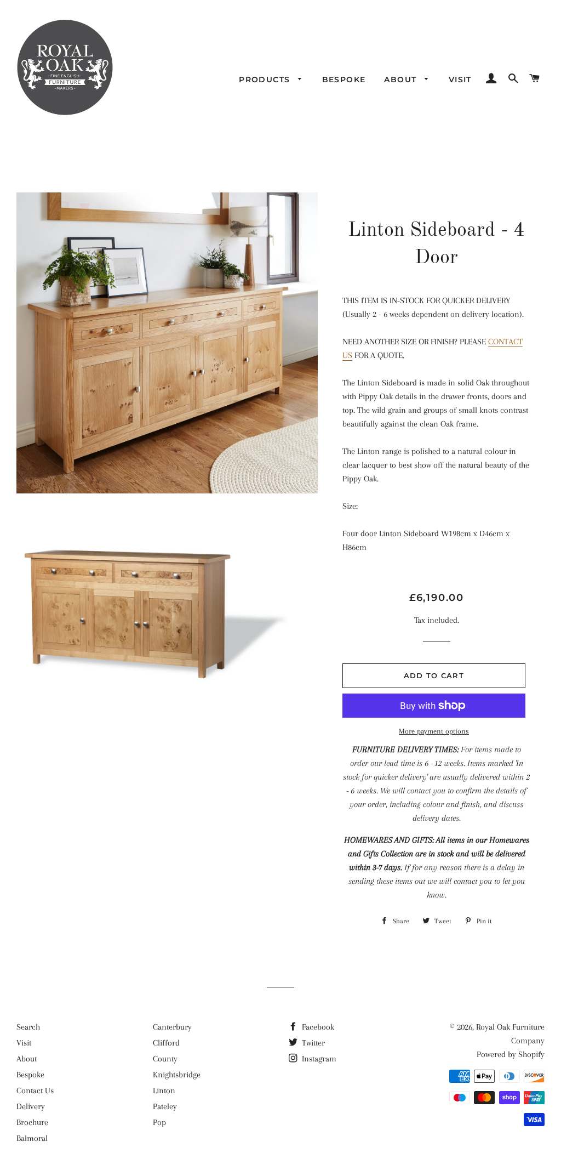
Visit (460, 79)
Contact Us (35, 1090)
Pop (159, 1122)
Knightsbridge (177, 1075)
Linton (164, 1090)
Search (28, 1027)
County (165, 1059)
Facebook (317, 1027)
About (401, 79)
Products (266, 79)
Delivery (30, 1106)
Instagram (318, 1059)
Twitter (312, 1043)
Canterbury (172, 1027)
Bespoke (344, 79)
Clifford (166, 1043)
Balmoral (32, 1138)
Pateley (165, 1106)
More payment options (434, 731)
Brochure (32, 1122)
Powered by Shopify (511, 1054)
